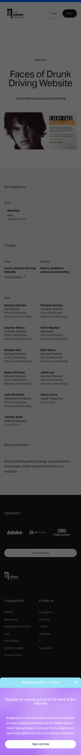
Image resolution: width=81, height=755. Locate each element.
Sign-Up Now (40, 744)
